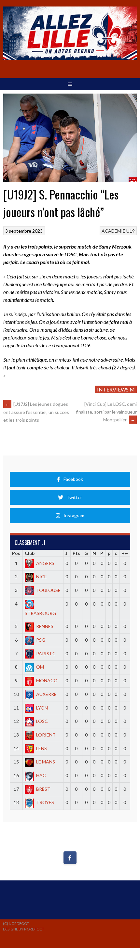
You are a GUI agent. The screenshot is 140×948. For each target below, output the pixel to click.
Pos (16, 553)
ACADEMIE (113, 231)
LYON (42, 708)
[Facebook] (70, 857)
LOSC (42, 721)
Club (30, 553)
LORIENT (46, 734)
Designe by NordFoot (23, 929)
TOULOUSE (48, 590)
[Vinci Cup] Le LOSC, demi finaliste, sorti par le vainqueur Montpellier (106, 411)
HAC (41, 775)
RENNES (44, 626)
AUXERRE (46, 694)
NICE (41, 576)
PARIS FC (46, 653)
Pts (76, 553)
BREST (43, 789)
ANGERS (45, 563)
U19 (130, 231)
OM (40, 667)
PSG (40, 640)
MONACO (47, 680)
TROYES (45, 802)
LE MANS (45, 761)
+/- (125, 553)
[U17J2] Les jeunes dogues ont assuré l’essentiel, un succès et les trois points (36, 412)
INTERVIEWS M (116, 389)
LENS (41, 748)
